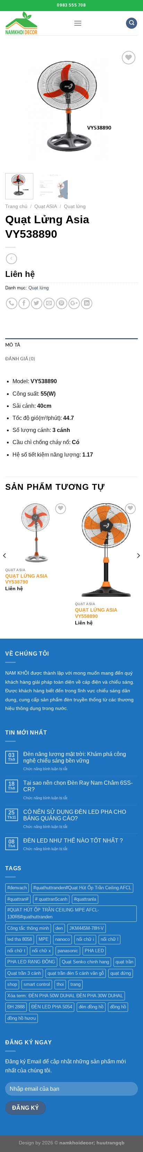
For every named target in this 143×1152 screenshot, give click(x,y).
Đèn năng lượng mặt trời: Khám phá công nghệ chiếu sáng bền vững (74, 757)
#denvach (17, 887)
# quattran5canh (51, 899)
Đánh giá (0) (20, 359)
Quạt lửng (75, 206)
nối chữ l (109, 939)
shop (12, 984)
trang (75, 984)
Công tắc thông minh (28, 928)
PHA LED (94, 950)
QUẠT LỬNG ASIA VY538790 (26, 579)
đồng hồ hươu (21, 1018)
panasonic (68, 950)
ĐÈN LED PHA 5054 (51, 1006)
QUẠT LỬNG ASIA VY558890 (96, 613)
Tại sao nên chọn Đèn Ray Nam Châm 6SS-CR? (78, 786)
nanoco (62, 939)
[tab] (71, 345)
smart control (37, 984)
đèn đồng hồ (91, 1006)
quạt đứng (120, 973)
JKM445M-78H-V (86, 928)
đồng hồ (118, 1006)
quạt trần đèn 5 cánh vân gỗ (76, 973)
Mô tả (12, 345)
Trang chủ (16, 206)
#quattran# (17, 899)
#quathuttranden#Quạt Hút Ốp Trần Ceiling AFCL (82, 887)
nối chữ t (16, 950)
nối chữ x (41, 950)
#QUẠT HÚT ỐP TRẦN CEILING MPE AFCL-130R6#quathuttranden (53, 913)
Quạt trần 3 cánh (24, 973)
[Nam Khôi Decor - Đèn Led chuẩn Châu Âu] (34, 23)
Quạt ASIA (45, 206)
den (59, 928)
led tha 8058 (19, 939)
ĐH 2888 (16, 1006)
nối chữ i (85, 939)
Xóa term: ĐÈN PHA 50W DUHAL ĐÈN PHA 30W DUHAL (65, 995)
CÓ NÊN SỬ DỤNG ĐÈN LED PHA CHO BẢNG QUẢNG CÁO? (74, 815)
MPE (44, 939)
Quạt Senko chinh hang (85, 961)
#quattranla (85, 899)
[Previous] (16, 108)
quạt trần (124, 961)
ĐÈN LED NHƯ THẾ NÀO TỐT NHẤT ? (73, 841)
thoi (60, 984)
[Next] (126, 108)
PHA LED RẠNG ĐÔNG (31, 961)
